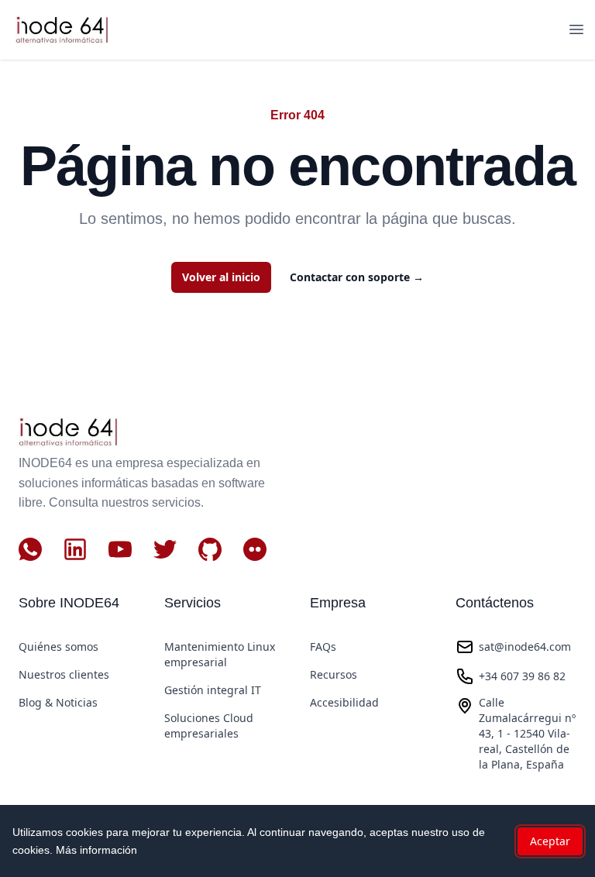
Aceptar (550, 841)
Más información (96, 850)
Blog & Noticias (58, 702)
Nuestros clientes (64, 674)
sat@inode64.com (525, 646)
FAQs (323, 646)
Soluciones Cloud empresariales (208, 725)
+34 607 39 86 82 (522, 676)
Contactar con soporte (357, 277)
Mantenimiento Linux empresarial (219, 654)
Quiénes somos (58, 646)
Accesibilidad (344, 702)
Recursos (333, 674)
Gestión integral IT (212, 690)
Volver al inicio (221, 277)
